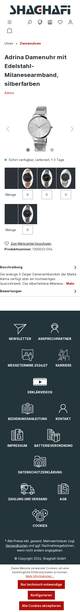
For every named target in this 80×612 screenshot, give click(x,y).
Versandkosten (17, 545)
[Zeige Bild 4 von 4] (52, 150)
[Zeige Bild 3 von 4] (44, 150)
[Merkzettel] (60, 22)
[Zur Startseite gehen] (40, 9)
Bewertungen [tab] (11, 291)
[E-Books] (50, 22)
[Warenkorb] (9, 30)
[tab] (39, 275)
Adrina (9, 93)
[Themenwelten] (40, 22)
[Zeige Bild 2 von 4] (36, 150)
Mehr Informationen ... (40, 576)
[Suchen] (29, 22)
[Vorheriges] (7, 129)
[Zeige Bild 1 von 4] (28, 150)
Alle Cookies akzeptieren (41, 606)
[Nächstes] (72, 129)
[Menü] (9, 22)
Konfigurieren (41, 595)
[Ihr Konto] (70, 22)
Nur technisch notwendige (41, 584)
